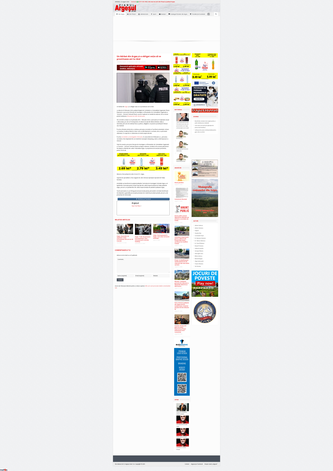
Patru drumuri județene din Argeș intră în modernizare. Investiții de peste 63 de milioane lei (182, 306)
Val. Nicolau (198, 266)
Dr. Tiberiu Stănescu (200, 241)
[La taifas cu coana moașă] (182, 442)
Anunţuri (163, 14)
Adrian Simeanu (199, 228)
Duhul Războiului (180, 161)
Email (168, 62)
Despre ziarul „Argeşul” (210, 464)
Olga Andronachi (199, 261)
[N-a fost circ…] (182, 133)
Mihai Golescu (198, 256)
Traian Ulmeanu (199, 264)
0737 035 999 (143, 2)
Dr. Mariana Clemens (200, 238)
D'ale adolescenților (181, 437)
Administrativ (144, 14)
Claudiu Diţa (198, 233)
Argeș (126, 106)
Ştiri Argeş (121, 14)
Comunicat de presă (181, 199)
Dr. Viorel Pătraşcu (199, 243)
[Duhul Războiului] (182, 156)
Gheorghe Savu (199, 253)
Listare (162, 62)
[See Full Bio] (141, 206)
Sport (154, 14)
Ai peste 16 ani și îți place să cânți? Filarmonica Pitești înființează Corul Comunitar (180, 329)
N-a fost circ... (179, 138)
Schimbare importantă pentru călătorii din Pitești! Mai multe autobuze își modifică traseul (181, 240)
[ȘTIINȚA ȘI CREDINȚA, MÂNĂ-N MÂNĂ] (182, 407)
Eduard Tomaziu (199, 246)
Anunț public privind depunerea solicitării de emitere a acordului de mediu (182, 218)
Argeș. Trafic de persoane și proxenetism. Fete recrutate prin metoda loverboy (142, 239)
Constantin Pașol (199, 235)
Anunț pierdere (179, 182)
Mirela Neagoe (198, 258)
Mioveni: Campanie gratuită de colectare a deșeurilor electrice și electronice (182, 284)
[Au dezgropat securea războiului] (182, 144)
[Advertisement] (166, 29)
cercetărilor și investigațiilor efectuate (131, 137)
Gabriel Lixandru (199, 248)
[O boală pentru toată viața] (182, 419)
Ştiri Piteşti (132, 14)
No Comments (142, 62)
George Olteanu (199, 251)
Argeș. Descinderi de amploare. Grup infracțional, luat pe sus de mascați (125, 238)
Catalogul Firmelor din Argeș (179, 14)
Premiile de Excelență (198, 14)
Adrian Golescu (199, 225)
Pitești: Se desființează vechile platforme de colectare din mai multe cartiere (182, 262)
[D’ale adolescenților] (182, 432)
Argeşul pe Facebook (197, 464)
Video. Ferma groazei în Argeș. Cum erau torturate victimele (161, 236)
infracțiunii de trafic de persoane (135, 116)
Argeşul (124, 62)
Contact (133, 2)
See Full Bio (136, 206)
